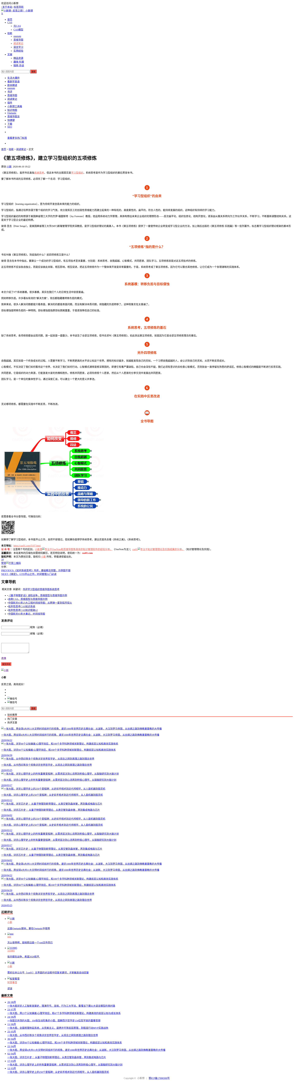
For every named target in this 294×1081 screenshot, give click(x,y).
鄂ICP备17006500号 (159, 1078)
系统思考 (39, 172)
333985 (11, 950)
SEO (9, 126)
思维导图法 (13, 116)
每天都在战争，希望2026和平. (23, 956)
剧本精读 (12, 85)
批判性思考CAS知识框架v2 (23, 610)
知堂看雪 (12, 982)
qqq (9, 936)
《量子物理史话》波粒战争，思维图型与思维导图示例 (37, 595)
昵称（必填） (37, 627)
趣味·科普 (18, 62)
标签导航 (19, 7)
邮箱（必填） (37, 633)
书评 (9, 91)
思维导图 (18, 39)
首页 (9, 19)
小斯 (9, 166)
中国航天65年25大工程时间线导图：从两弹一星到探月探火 (40, 602)
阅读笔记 (18, 43)
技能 (9, 33)
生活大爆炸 (13, 78)
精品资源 (18, 58)
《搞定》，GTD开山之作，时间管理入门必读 (29, 574)
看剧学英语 (13, 81)
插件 (9, 102)
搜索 (33, 71)
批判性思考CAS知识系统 (21, 606)
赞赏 (3, 563)
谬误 (9, 988)
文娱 (9, 54)
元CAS (17, 26)
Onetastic (11, 113)
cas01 (135, 549)
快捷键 (11, 120)
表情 (3, 658)
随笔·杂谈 (18, 65)
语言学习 (18, 47)
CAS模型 (18, 29)
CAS (9, 22)
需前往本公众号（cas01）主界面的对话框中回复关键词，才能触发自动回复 (48, 972)
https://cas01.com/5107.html (27, 545)
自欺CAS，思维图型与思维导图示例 (27, 599)
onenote (17, 36)
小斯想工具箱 (14, 106)
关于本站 (7, 7)
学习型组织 (77, 172)
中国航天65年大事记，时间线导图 (26, 614)
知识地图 (12, 110)
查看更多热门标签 (17, 138)
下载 (9, 124)
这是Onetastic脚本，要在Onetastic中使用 (28, 928)
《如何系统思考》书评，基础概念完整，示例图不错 (35, 570)
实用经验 (18, 50)
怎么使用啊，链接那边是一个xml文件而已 (30, 942)
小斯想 (38, 549)
